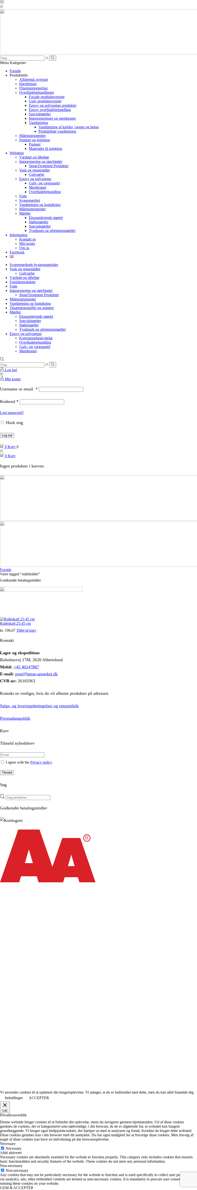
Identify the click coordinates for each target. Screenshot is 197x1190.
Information (18, 235)
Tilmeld (7, 772)
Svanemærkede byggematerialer (34, 265)
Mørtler (25, 213)
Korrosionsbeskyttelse (36, 338)
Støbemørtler (38, 222)
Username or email (19, 389)
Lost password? (12, 413)
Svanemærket (29, 200)
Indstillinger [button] (14, 1098)
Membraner (37, 187)
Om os (24, 248)
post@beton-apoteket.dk (36, 674)
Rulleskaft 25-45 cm (15, 623)
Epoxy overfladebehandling (50, 110)
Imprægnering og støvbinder (40, 161)
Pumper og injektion (34, 140)
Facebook (17, 252)
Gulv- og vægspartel (44, 183)
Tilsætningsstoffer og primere (32, 308)
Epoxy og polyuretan (35, 179)
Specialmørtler (40, 114)
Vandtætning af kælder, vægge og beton (68, 127)
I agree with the (28, 762)
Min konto (27, 244)
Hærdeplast (28, 84)
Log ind (7, 435)
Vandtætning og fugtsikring (40, 205)
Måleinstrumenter (32, 136)
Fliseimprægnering (33, 88)
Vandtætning (38, 123)
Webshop (17, 153)
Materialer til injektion (45, 149)
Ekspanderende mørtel (46, 218)
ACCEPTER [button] (39, 1098)
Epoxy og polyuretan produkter (52, 105)
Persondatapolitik (15, 718)
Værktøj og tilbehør (34, 157)
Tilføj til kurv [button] (26, 630)
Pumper (35, 144)
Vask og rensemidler (34, 170)
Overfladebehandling (45, 192)
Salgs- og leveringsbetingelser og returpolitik (39, 705)
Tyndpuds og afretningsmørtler (52, 231)
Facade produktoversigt (46, 97)
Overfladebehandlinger (36, 92)
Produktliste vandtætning (57, 131)
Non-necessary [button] (11, 1166)
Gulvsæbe (36, 174)
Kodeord (9, 401)
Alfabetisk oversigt (33, 79)
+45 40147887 (26, 667)
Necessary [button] (8, 1144)
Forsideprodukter (23, 282)
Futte (23, 196)
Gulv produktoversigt (45, 101)
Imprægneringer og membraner (52, 118)
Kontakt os (27, 239)
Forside (15, 71)
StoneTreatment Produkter (48, 166)
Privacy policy (41, 762)
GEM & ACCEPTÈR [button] (16, 1188)
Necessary (13, 1148)
